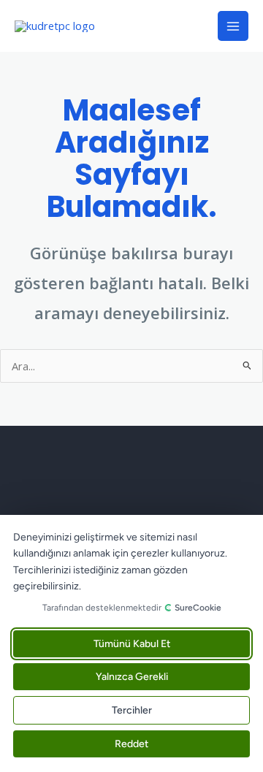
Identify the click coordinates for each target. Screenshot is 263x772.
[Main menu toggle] (233, 26)
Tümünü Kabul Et (132, 644)
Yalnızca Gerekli (132, 676)
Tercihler (132, 710)
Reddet (131, 744)
